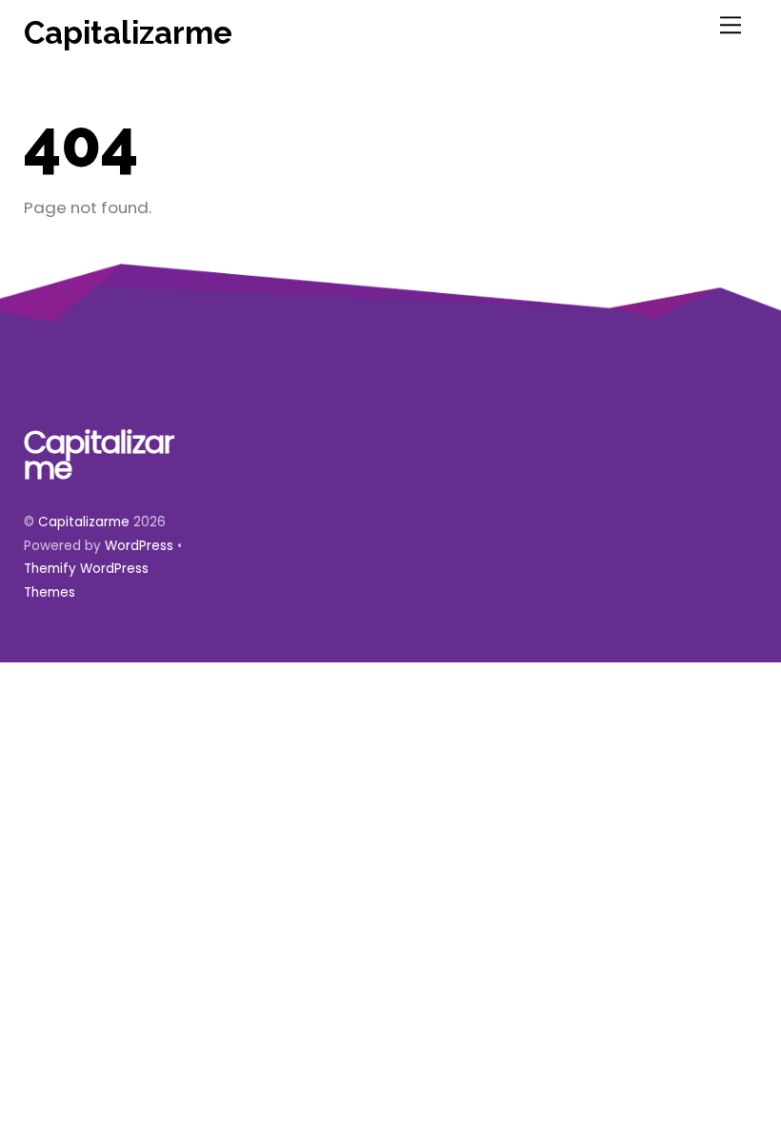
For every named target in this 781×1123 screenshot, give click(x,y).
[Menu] (730, 25)
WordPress (139, 546)
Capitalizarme (84, 522)
